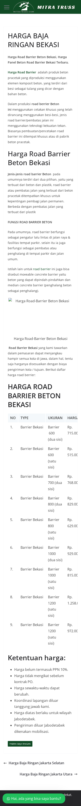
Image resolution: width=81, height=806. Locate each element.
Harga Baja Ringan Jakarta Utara (46, 774)
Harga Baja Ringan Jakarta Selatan (36, 763)
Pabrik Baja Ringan (20, 743)
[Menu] (6, 7)
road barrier (42, 269)
